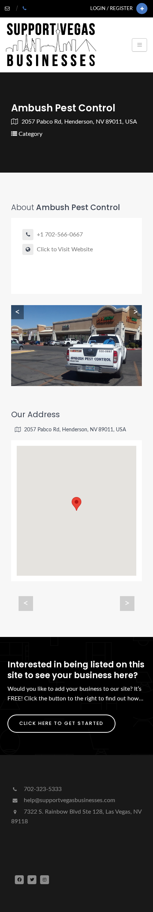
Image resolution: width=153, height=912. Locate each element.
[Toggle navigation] (139, 45)
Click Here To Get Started (61, 723)
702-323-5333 (42, 789)
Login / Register (111, 8)
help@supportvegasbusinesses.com (68, 800)
